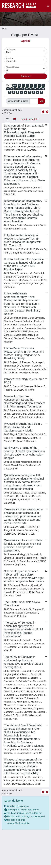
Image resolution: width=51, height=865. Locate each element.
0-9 (14, 85)
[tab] (7, 119)
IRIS (4, 28)
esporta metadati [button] (29, 119)
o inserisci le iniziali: (18, 101)
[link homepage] (20, 6)
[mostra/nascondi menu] (48, 5)
